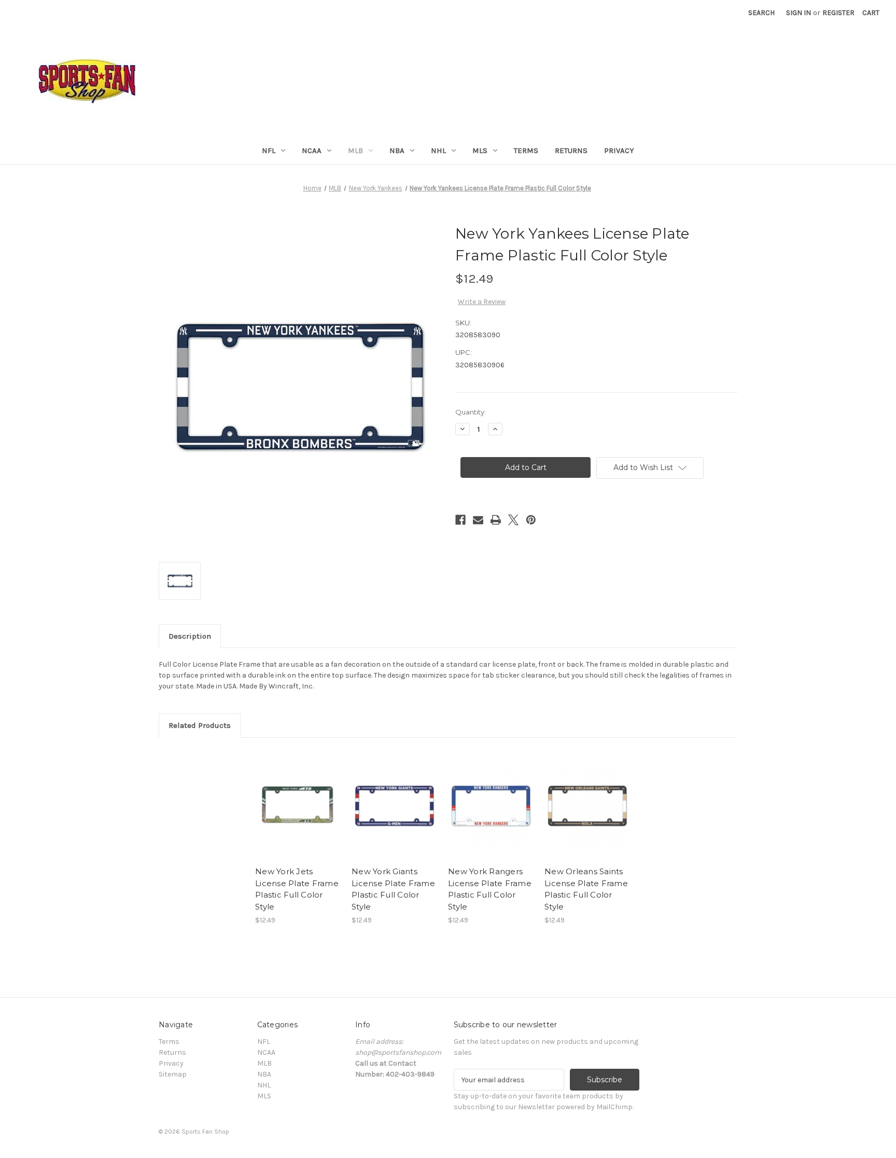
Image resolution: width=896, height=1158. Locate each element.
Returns (571, 150)
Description (190, 636)
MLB (355, 150)
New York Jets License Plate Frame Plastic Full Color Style (297, 889)
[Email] (478, 520)
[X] (513, 520)
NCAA (311, 150)
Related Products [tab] (200, 725)
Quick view (297, 795)
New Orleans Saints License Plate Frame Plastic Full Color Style (586, 889)
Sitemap (173, 1074)
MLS (479, 150)
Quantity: (470, 412)
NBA (396, 150)
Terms (526, 150)
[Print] (496, 520)
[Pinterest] (531, 520)
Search (761, 12)
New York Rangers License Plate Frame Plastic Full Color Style (489, 889)
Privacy (619, 150)
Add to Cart (297, 813)
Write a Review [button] (482, 301)
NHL (438, 150)
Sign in (798, 12)
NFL (268, 150)
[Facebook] (460, 520)
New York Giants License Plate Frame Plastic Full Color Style (393, 889)
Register (838, 12)
